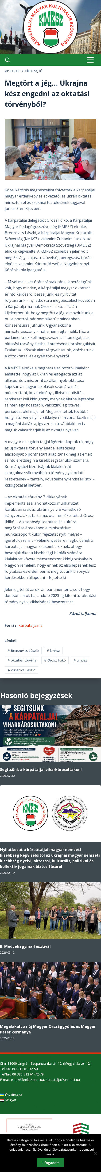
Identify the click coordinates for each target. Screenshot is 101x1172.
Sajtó (38, 71)
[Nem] (95, 1153)
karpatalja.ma (31, 625)
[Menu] (90, 60)
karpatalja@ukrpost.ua (63, 1079)
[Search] (7, 60)
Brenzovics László (23, 650)
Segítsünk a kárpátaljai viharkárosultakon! (41, 769)
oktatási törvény (22, 660)
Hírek (29, 71)
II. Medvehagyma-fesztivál (25, 946)
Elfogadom (51, 1162)
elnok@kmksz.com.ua (27, 1079)
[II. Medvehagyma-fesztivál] (50, 910)
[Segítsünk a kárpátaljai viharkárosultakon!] (50, 733)
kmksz (53, 650)
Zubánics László (21, 670)
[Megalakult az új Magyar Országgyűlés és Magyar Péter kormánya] (50, 990)
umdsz (80, 660)
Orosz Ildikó (55, 660)
